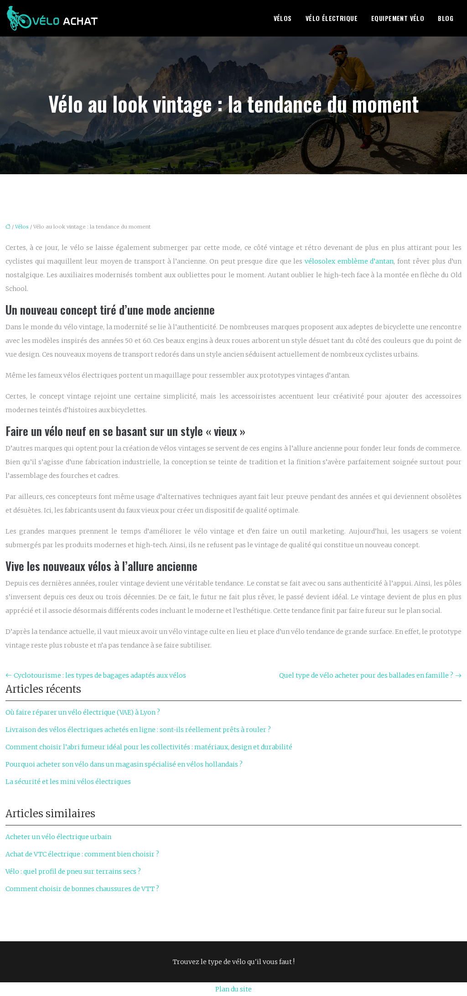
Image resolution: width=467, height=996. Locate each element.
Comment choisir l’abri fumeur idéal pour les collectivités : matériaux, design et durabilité (148, 747)
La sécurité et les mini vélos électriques (68, 782)
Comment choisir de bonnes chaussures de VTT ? (82, 889)
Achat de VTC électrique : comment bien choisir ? (82, 854)
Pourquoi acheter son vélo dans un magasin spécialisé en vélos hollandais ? (124, 764)
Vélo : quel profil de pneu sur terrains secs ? (73, 871)
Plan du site (233, 989)
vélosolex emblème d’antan (349, 261)
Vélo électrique (332, 18)
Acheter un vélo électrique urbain (58, 837)
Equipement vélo (397, 18)
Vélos (283, 18)
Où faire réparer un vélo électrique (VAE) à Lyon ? (82, 712)
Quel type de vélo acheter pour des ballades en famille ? (366, 675)
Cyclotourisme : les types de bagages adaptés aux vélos (100, 675)
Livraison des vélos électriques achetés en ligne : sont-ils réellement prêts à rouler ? (138, 730)
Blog (445, 18)
